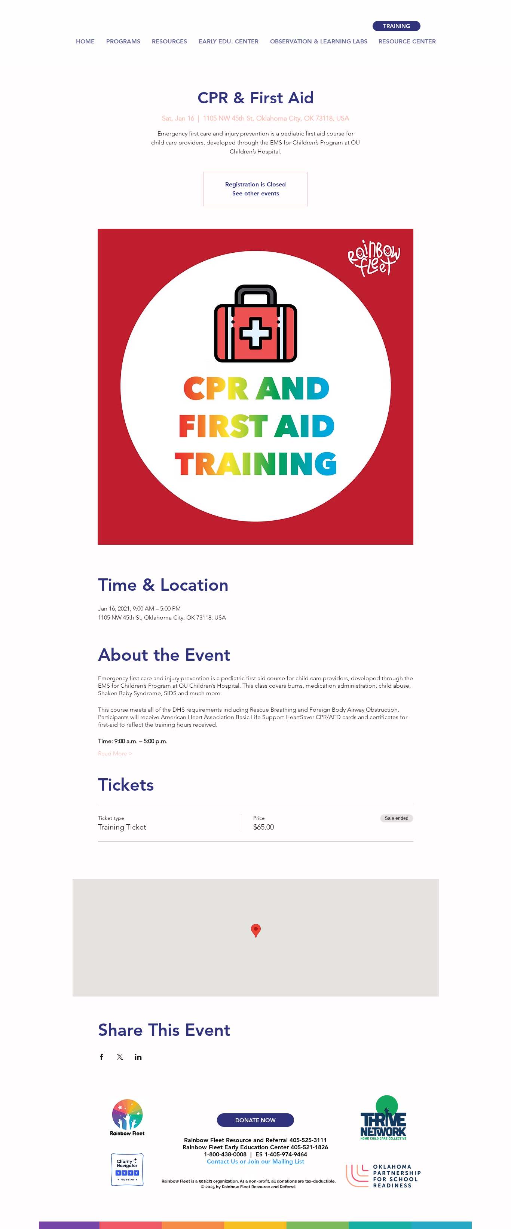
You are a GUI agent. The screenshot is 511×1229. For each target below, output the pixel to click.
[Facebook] (250, 1176)
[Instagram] (234, 1176)
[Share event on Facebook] (101, 1057)
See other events (255, 193)
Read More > (115, 753)
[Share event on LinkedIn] (138, 1057)
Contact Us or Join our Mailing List (255, 1161)
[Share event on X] (119, 1057)
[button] (169, 42)
